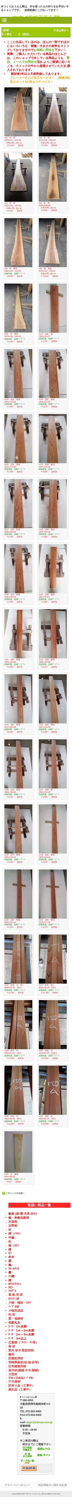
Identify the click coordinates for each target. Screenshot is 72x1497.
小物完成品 (15, 1310)
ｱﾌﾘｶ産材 (14, 1381)
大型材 (12, 1374)
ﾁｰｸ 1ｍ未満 (17, 1326)
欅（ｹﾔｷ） (15, 1233)
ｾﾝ (10, 1253)
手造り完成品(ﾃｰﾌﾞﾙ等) (20, 1377)
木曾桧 (12, 1221)
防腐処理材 (15, 1358)
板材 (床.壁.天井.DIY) (22, 1213)
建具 (11, 1354)
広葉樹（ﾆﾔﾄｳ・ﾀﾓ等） (23, 1342)
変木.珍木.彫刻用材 (21, 1350)
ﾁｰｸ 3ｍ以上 (17, 1338)
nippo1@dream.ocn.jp (39, 1422)
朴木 (11, 1257)
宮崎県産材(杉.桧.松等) (23, 1362)
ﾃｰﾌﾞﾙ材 (13, 1306)
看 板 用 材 (15, 1294)
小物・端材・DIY (19, 1302)
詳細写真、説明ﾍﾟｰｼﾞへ (14, 274)
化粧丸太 (14, 1322)
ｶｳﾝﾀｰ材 (13, 1298)
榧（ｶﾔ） (14, 1245)
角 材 (11, 1346)
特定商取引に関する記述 (52, 1485)
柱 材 (11, 1314)
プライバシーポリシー (18, 1485)
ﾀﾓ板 (11, 1237)
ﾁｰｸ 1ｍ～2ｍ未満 (21, 1330)
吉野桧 (12, 1225)
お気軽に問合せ (44, 50)
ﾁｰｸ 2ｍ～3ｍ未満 (21, 1334)
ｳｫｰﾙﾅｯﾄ (13, 1268)
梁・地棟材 (15, 1318)
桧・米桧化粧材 (18, 1217)
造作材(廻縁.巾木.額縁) (23, 1370)
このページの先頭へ (13, 1193)
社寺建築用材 (17, 1366)
